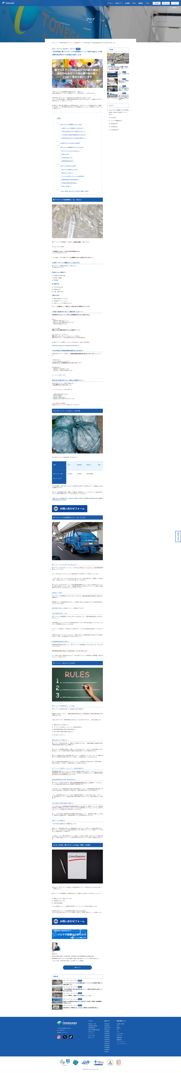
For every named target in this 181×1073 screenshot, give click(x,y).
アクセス (175, 3)
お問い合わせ (166, 3)
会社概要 (127, 3)
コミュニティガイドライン (122, 1043)
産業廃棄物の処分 (91, 1027)
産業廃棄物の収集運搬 (92, 1025)
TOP (53, 42)
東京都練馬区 (107, 1047)
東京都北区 (106, 1051)
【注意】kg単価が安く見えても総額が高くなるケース (73, 131)
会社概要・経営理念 (120, 1023)
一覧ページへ (77, 967)
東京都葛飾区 (107, 1025)
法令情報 (113, 126)
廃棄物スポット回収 (92, 1023)
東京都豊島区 (107, 1049)
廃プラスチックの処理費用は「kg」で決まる (71, 124)
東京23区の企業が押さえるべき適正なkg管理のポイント (73, 138)
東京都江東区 (107, 1029)
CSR (118, 1029)
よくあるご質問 (120, 1033)
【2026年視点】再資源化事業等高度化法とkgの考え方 (73, 134)
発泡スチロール (91, 1031)
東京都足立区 (107, 1023)
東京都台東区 (107, 1035)
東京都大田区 (107, 1041)
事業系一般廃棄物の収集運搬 (93, 1029)
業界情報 (113, 123)
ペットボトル (91, 1033)
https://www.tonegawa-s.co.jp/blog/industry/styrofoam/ (65, 345)
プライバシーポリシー (121, 1041)
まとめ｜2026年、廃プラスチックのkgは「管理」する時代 (74, 191)
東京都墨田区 (107, 1031)
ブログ (147, 3)
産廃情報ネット (175, 7)
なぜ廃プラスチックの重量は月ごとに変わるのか (72, 128)
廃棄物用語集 (119, 1037)
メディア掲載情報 (115, 120)
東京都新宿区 (107, 1039)
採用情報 (157, 3)
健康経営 (140, 3)
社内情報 (113, 129)
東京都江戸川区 (107, 1027)
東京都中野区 (107, 1037)
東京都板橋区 (107, 1045)
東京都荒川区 (107, 1033)
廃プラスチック (91, 1037)
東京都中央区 (107, 1043)
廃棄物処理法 (119, 1039)
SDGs (134, 3)
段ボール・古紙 (91, 1035)
